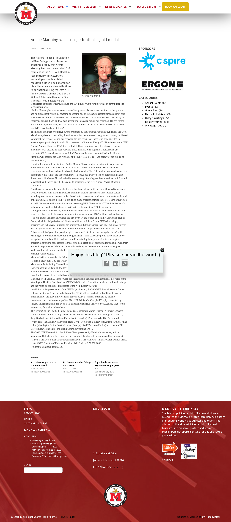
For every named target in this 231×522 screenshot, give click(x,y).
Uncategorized (153, 125)
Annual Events (153, 102)
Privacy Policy (67, 516)
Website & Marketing (189, 516)
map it (118, 467)
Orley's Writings (154, 118)
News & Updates (155, 114)
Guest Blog (151, 110)
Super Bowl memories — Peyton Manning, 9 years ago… (107, 365)
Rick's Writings (153, 121)
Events (149, 106)
